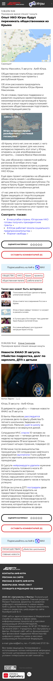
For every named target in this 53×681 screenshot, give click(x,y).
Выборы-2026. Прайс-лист (17, 585)
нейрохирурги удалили (26, 465)
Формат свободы (16, 233)
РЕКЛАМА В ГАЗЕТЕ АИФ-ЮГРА (18, 581)
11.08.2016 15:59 (8, 11)
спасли (25, 433)
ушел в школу (32, 425)
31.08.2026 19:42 (8, 343)
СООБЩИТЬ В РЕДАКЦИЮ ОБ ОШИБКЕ (22, 588)
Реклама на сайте (12, 577)
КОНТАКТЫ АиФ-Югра (14, 573)
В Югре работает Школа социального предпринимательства (27, 229)
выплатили (23, 455)
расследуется (32, 416)
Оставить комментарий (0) (26, 255)
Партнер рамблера (25, 668)
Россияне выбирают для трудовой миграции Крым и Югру (27, 328)
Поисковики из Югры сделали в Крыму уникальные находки (29, 294)
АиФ (18, 398)
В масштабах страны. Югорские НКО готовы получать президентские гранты (26, 222)
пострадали (33, 487)
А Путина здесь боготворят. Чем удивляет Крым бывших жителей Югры (31, 320)
